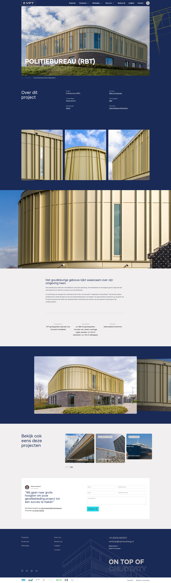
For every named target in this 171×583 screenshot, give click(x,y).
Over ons (57, 537)
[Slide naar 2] (71, 467)
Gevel (68, 108)
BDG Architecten (115, 93)
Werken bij (58, 542)
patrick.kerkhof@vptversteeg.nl (51, 508)
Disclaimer (130, 580)
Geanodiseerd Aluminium (118, 108)
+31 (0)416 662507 (118, 538)
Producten (25, 542)
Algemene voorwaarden (143, 580)
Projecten (25, 537)
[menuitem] (72, 3)
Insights (57, 546)
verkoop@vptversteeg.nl (121, 541)
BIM (110, 101)
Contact (57, 550)
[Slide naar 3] (72, 467)
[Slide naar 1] (67, 467)
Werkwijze (25, 546)
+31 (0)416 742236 (38, 511)
